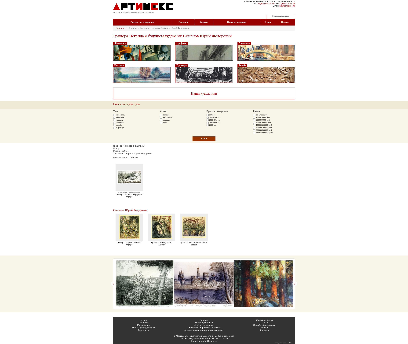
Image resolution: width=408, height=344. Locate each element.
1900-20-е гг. (214, 117)
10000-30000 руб (263, 117)
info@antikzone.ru (287, 6)
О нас (268, 22)
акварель (120, 117)
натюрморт (167, 117)
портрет (166, 120)
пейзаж (166, 115)
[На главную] (143, 6)
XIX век (212, 115)
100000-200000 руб (264, 125)
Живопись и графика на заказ (203, 327)
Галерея (183, 22)
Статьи (285, 22)
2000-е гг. (213, 125)
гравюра (120, 122)
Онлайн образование (264, 325)
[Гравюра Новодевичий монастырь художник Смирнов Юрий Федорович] (203, 283)
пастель (119, 120)
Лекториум (143, 330)
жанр (165, 122)
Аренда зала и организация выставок (203, 330)
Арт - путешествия (204, 325)
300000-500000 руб (264, 130)
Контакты (264, 330)
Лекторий (143, 322)
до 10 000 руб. (262, 115)
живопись (120, 115)
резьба (119, 125)
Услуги (204, 22)
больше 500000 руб (264, 133)
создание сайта (281, 343)
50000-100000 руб (263, 122)
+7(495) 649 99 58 (266, 4)
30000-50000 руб (263, 120)
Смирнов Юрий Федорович (130, 210)
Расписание (143, 325)
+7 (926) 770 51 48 (286, 4)
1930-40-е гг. (214, 120)
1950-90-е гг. (214, 122)
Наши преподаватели (143, 327)
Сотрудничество (264, 320)
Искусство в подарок (142, 22)
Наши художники (236, 22)
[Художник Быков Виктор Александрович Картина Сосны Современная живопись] (263, 283)
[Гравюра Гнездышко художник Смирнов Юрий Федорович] (144, 283)
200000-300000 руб (264, 128)
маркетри (120, 128)
